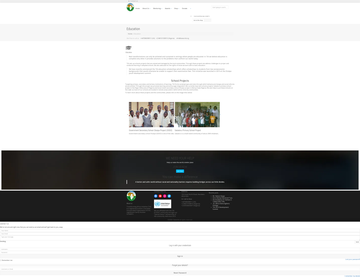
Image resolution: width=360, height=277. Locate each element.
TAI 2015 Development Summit (221, 208)
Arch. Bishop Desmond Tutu (222, 198)
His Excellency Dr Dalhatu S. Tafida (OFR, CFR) (222, 201)
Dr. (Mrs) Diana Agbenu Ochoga (221, 204)
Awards (167, 8)
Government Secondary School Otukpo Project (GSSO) (150, 130)
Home (137, 8)
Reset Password (180, 273)
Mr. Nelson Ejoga (219, 196)
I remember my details (352, 276)
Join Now (180, 171)
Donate (184, 8)
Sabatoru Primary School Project (188, 130)
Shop (176, 8)
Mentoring (157, 8)
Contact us (134, 1)
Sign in (180, 256)
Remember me (7, 260)
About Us (145, 8)
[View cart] (200, 8)
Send (357, 242)
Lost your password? (352, 259)
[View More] (229, 4)
